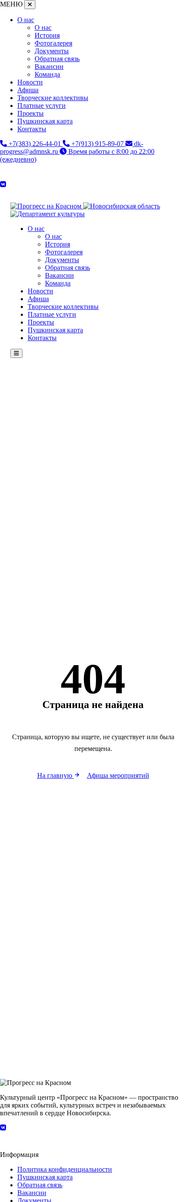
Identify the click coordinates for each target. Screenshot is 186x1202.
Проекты (30, 113)
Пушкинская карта (45, 121)
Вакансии (49, 66)
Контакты (31, 129)
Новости (30, 82)
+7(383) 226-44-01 (35, 143)
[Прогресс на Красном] (46, 206)
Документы (52, 51)
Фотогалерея (53, 43)
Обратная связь (57, 58)
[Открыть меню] (16, 353)
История (47, 35)
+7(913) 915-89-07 (97, 143)
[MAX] (93, 191)
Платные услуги (41, 105)
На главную (55, 775)
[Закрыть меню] (29, 4)
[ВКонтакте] (3, 184)
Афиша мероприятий (118, 775)
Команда (47, 74)
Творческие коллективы (52, 97)
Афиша (27, 90)
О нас (25, 19)
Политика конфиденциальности (64, 1169)
